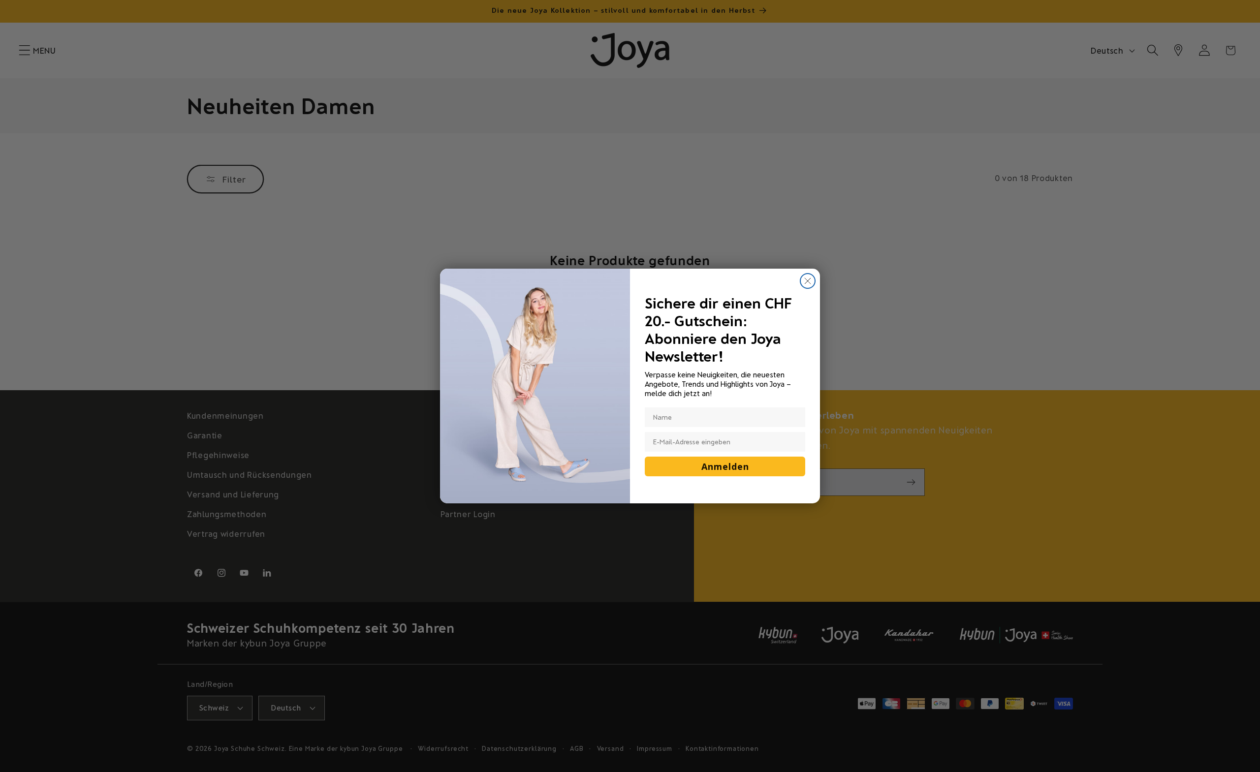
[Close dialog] (807, 281)
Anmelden (725, 466)
